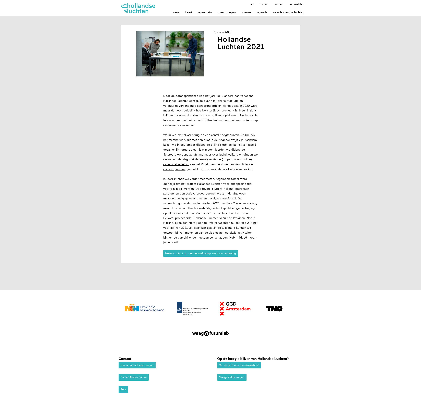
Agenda (262, 12)
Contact (278, 4)
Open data (205, 12)
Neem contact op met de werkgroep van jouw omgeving (200, 253)
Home (175, 12)
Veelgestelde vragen (231, 377)
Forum (264, 4)
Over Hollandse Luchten (288, 12)
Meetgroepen (227, 12)
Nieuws (246, 12)
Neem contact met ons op (137, 365)
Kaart (188, 12)
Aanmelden (297, 4)
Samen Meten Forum (134, 377)
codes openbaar (174, 169)
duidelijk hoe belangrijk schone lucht (209, 110)
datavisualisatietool (176, 164)
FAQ (251, 4)
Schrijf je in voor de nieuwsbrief (239, 365)
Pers (123, 389)
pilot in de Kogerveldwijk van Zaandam (230, 140)
